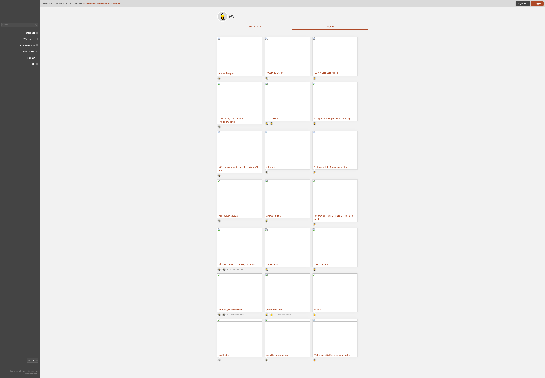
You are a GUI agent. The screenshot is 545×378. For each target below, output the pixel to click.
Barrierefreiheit (31, 373)
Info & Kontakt (254, 26)
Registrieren (523, 3)
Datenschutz (33, 371)
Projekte (330, 26)
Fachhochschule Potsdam (94, 3)
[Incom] (33, 368)
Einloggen (537, 3)
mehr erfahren (114, 3)
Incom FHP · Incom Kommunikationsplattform (20, 11)
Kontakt (23, 371)
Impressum (15, 371)
